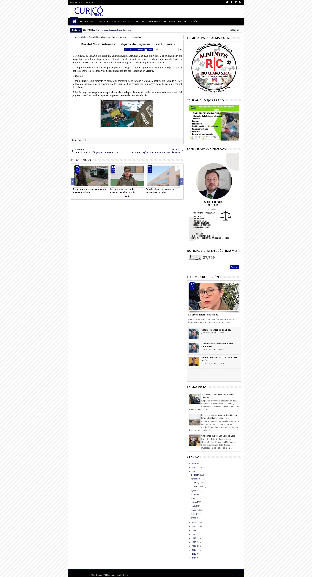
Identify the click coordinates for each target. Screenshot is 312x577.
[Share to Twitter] (79, 184)
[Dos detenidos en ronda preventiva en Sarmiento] (127, 176)
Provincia (103, 21)
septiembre (196, 486)
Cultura (140, 21)
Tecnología (154, 21)
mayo (193, 502)
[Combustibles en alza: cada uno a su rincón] (194, 375)
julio (193, 494)
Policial (116, 21)
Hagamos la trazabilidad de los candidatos (217, 359)
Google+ (236, 2)
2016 (194, 550)
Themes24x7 (236, 575)
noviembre (196, 479)
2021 (194, 530)
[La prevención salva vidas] (214, 296)
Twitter (227, 2)
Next (73, 181)
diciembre (195, 475)
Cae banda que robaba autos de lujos (218, 436)
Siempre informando (79, 575)
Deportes (128, 21)
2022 (194, 526)
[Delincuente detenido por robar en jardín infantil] (91, 176)
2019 (194, 538)
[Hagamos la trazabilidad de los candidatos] (194, 361)
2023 (194, 523)
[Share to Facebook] (75, 184)
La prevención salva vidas (203, 314)
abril (193, 506)
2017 (194, 546)
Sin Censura (169, 21)
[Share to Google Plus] (82, 184)
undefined (220, 335)
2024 (194, 471)
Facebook (231, 2)
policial (82, 140)
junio (193, 498)
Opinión (194, 21)
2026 (194, 464)
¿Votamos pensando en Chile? (216, 343)
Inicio (74, 21)
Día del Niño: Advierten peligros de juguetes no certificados (128, 44)
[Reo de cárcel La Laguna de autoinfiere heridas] (163, 176)
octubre (194, 483)
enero (194, 518)
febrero (194, 514)
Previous (181, 181)
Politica (182, 21)
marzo (194, 510)
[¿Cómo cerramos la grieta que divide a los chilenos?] (194, 334)
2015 (194, 554)
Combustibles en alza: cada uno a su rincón (219, 372)
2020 (194, 534)
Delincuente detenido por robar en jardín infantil (89, 190)
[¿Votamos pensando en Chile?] (194, 347)
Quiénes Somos (87, 21)
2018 (194, 542)
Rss (240, 2)
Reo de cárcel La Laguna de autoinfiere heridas (160, 190)
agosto (194, 490)
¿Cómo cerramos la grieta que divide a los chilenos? (220, 331)
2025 (194, 467)
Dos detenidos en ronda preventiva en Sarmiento (122, 190)
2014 (194, 558)
